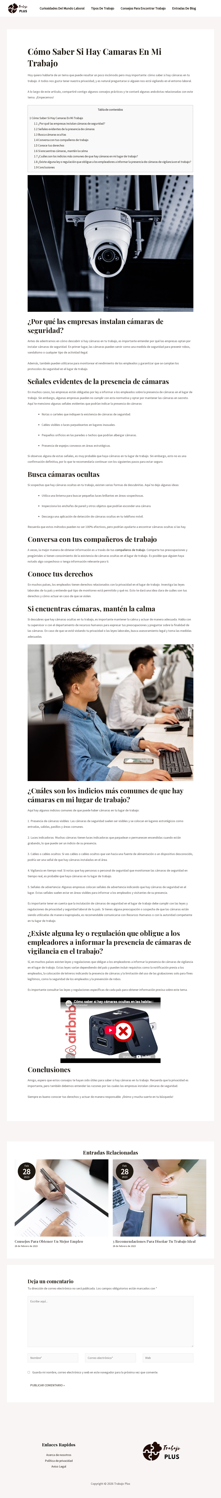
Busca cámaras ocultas (50, 134)
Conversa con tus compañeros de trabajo (61, 140)
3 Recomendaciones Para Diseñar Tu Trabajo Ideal (154, 1241)
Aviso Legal (58, 1466)
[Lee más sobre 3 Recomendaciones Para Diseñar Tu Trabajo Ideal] (159, 1198)
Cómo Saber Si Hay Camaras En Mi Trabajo (56, 118)
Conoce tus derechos (49, 145)
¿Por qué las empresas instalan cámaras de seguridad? (69, 123)
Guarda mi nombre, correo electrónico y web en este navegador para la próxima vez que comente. (95, 1372)
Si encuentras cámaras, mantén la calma (61, 151)
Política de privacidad (59, 1461)
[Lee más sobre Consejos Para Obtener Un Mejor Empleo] (61, 1198)
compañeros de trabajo (130, 550)
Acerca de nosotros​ (58, 1455)
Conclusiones (44, 167)
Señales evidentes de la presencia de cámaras (64, 129)
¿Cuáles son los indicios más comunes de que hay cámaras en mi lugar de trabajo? (86, 156)
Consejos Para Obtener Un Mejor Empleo (49, 1241)
